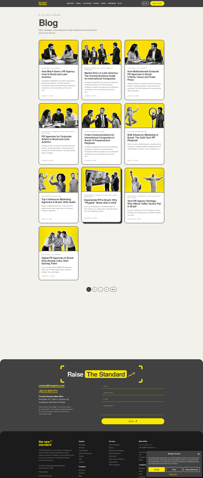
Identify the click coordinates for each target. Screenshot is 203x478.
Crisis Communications (116, 459)
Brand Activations (115, 453)
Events (111, 448)
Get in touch (157, 3)
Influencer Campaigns (116, 450)
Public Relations (114, 445)
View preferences (191, 469)
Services (70, 3)
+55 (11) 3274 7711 (48, 390)
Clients (96, 3)
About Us (82, 470)
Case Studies (83, 450)
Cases (78, 3)
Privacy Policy (173, 474)
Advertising (112, 456)
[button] (199, 454)
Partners (112, 3)
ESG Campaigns (114, 465)
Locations (87, 3)
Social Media (113, 462)
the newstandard (43, 3)
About (103, 3)
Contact (81, 462)
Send (131, 421)
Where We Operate (85, 453)
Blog (120, 3)
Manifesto (82, 445)
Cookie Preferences (45, 476)
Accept (156, 469)
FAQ (80, 459)
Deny (174, 469)
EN (146, 3)
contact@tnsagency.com (51, 385)
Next (113, 289)
